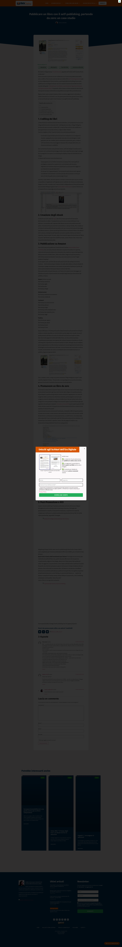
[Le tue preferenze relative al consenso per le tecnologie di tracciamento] (119, 1)
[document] (61, 473)
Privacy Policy (42, 492)
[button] (84, 448)
